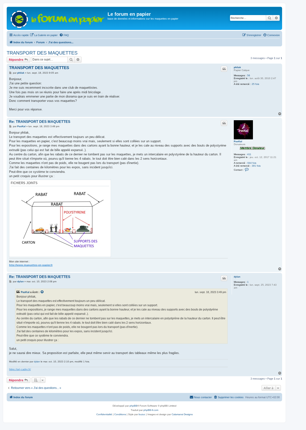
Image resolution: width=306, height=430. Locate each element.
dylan (237, 276)
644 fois (251, 163)
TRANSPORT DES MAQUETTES (42, 52)
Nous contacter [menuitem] (203, 397)
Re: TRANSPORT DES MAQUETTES (39, 122)
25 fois (255, 84)
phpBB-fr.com (150, 410)
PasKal (238, 141)
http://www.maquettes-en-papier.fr (31, 265)
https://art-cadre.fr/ (20, 369)
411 (249, 154)
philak (237, 67)
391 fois (256, 165)
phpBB (133, 405)
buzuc (142, 414)
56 (248, 75)
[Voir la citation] (42, 292)
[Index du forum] (58, 18)
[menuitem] (44, 35)
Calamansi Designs (182, 414)
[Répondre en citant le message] (224, 69)
